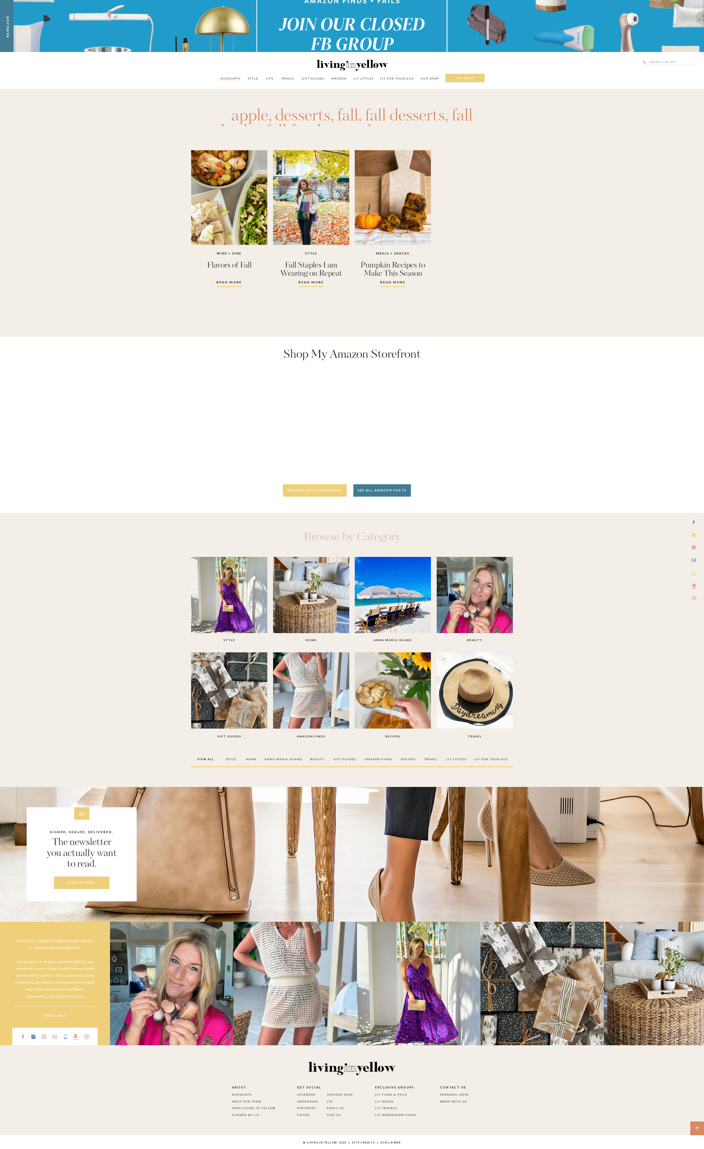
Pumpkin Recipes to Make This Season (393, 269)
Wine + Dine (229, 253)
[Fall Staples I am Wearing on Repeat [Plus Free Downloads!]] (311, 197)
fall (347, 116)
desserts (303, 116)
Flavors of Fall (229, 265)
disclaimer (391, 1142)
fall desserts (405, 116)
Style (311, 253)
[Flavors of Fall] (229, 197)
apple (250, 116)
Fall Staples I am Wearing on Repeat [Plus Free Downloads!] (311, 273)
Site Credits (363, 1142)
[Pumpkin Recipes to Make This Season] (393, 197)
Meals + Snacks (392, 253)
